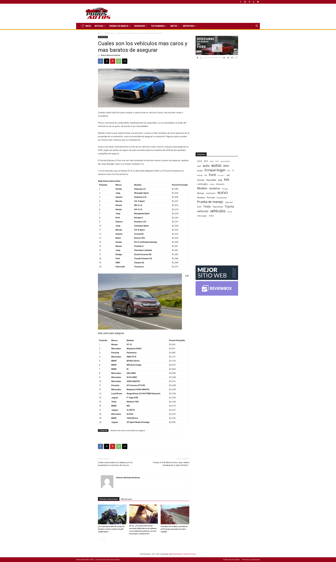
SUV (199, 206)
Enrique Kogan (215, 170)
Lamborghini (202, 184)
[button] (257, 26)
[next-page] (103, 539)
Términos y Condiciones (251, 559)
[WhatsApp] (118, 61)
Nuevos (201, 197)
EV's (228, 170)
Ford (212, 174)
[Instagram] (245, 2)
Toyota (229, 206)
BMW (226, 165)
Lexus (212, 184)
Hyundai (211, 180)
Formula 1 (221, 175)
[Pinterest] (249, 2)
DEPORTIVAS (188, 26)
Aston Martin (225, 161)
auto (206, 165)
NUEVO (222, 192)
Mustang (225, 189)
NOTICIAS (99, 26)
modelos (214, 188)
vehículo (202, 211)
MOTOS (173, 26)
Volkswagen (202, 216)
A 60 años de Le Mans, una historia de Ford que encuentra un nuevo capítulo (174, 529)
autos (216, 165)
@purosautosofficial (182, 554)
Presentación (222, 198)
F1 (233, 170)
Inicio (100, 33)
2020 (211, 161)
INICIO (88, 26)
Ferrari (200, 175)
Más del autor (126, 499)
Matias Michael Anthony (110, 55)
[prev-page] (99, 539)
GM (228, 175)
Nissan (200, 193)
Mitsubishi (220, 184)
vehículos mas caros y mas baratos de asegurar (127, 430)
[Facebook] (241, 2)
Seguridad (229, 202)
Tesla (207, 206)
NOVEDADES (139, 26)
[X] (254, 2)
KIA (226, 179)
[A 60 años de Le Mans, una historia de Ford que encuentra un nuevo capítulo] (175, 514)
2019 (206, 161)
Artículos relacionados (108, 499)
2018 (199, 161)
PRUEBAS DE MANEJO (118, 26)
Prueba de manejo (210, 201)
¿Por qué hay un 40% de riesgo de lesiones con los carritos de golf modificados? (111, 529)
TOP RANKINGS (158, 26)
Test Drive (217, 206)
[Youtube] (258, 2)
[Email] (124, 61)
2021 (217, 161)
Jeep (220, 180)
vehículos (217, 210)
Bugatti (200, 170)
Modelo (202, 188)
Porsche (211, 197)
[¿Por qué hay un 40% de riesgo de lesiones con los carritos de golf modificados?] (112, 514)
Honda (200, 180)
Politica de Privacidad (231, 559)
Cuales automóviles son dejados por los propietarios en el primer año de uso (115, 463)
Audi (199, 166)
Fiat (205, 175)
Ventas (229, 212)
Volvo (211, 215)
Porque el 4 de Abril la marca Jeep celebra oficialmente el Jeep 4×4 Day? (171, 463)
